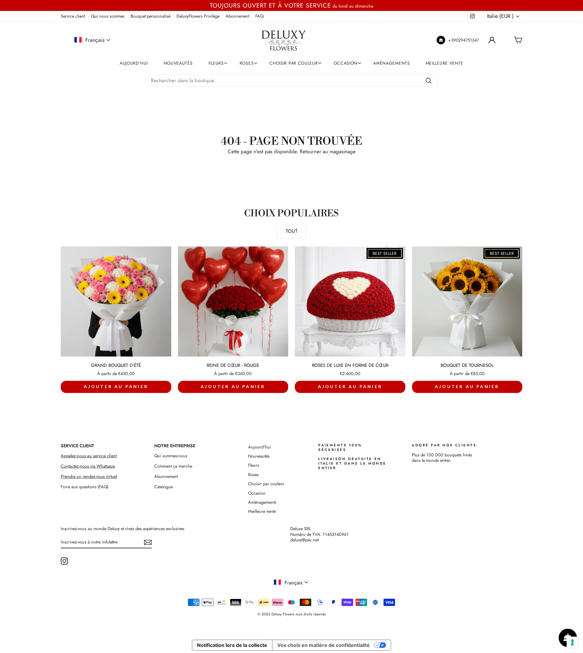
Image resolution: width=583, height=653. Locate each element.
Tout (291, 231)
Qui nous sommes (107, 16)
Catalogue (163, 487)
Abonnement (237, 16)
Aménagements (391, 63)
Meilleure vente (445, 63)
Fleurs (216, 63)
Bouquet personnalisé (150, 16)
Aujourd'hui (134, 63)
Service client (73, 16)
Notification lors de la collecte (232, 645)
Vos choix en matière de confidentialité (323, 645)
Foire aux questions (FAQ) (84, 487)
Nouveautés (178, 63)
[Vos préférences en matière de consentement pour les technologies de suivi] (572, 642)
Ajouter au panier (116, 386)
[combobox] (291, 80)
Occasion (346, 63)
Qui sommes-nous (170, 456)
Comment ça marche (173, 466)
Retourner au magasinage (328, 151)
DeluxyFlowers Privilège (198, 16)
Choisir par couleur (293, 63)
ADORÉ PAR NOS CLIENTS (444, 445)
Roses (247, 63)
